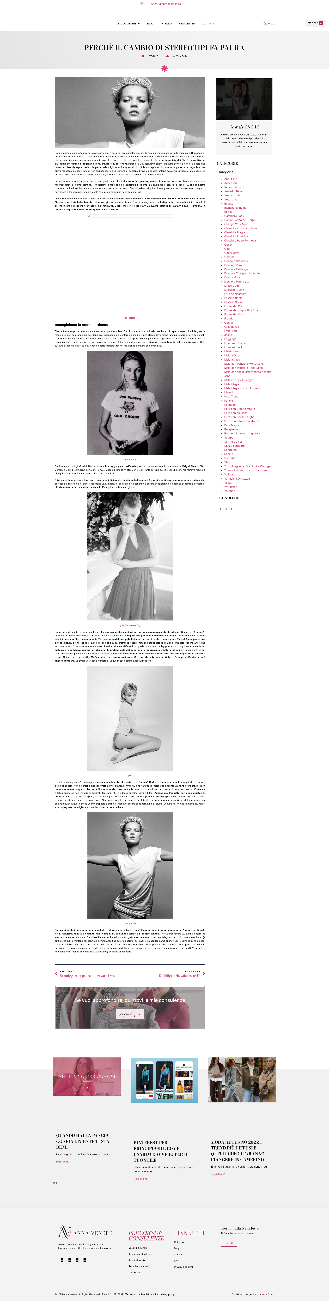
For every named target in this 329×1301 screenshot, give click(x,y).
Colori (228, 248)
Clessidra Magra (234, 232)
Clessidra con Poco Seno (240, 228)
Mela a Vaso (232, 359)
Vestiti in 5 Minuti (138, 1247)
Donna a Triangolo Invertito (242, 273)
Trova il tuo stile (137, 1260)
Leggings (230, 339)
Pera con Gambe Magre (239, 408)
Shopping (230, 450)
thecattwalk (130, 923)
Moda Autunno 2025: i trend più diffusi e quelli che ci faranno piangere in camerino (238, 1151)
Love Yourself (233, 347)
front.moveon (130, 459)
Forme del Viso (234, 314)
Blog (150, 23)
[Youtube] (62, 1260)
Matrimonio (231, 351)
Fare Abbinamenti (235, 294)
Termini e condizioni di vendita (141, 1294)
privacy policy (167, 1294)
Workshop (230, 486)
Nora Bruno (267, 1294)
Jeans (228, 335)
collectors (130, 317)
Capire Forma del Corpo (240, 220)
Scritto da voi (233, 441)
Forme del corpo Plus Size (241, 310)
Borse (228, 211)
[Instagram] (69, 1260)
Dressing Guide (234, 289)
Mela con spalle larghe (238, 380)
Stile (227, 462)
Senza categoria (234, 445)
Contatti (208, 23)
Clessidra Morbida (236, 236)
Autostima (230, 199)
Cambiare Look (234, 216)
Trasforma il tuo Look (140, 1254)
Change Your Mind (236, 224)
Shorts (228, 454)
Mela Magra (232, 384)
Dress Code (232, 285)
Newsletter (187, 23)
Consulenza (231, 252)
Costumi (229, 257)
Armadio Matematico (140, 1266)
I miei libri (230, 330)
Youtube (229, 491)
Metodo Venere (125, 23)
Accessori (230, 183)
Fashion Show (233, 302)
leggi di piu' (63, 1161)
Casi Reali (134, 1272)
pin (130, 775)
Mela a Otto (232, 355)
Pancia (228, 400)
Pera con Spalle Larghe (239, 417)
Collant (229, 244)
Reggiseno (231, 429)
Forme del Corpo (235, 306)
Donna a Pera (233, 265)
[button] (220, 509)
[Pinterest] (85, 1260)
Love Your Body (179, 56)
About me (230, 179)
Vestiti (228, 482)
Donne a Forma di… (236, 281)
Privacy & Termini (183, 1266)
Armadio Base (233, 191)
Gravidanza (231, 326)
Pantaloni (230, 404)
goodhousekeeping (130, 625)
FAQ (176, 1260)
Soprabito (230, 458)
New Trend (231, 396)
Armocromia (232, 195)
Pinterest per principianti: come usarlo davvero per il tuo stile (161, 1151)
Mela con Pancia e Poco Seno (243, 367)
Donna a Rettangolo (237, 269)
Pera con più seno (236, 413)
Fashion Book (233, 298)
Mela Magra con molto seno (242, 388)
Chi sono (166, 23)
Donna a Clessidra (236, 261)
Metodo (229, 392)
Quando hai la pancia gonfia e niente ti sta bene (82, 1141)
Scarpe (228, 437)
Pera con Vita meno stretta (241, 421)
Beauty (228, 203)
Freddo (229, 318)
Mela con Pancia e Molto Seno (244, 363)
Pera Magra (231, 425)
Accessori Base (234, 187)
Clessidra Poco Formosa (240, 240)
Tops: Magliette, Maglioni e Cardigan (248, 466)
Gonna (228, 322)
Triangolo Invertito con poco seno (246, 470)
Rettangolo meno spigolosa (242, 433)
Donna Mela (232, 277)
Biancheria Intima (235, 207)
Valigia (228, 474)
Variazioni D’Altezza (237, 478)
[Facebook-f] (77, 1260)
